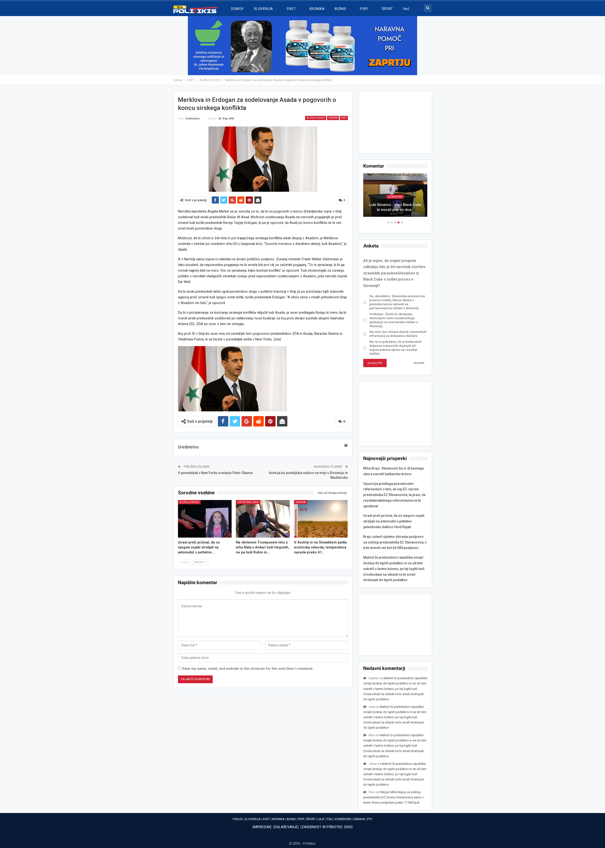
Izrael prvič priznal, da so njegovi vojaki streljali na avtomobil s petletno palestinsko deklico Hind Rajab (393, 521)
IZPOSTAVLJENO (248, 502)
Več (406, 9)
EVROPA (332, 118)
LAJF (320, 819)
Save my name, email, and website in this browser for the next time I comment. (247, 668)
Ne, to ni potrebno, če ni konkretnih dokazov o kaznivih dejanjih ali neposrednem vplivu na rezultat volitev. (395, 348)
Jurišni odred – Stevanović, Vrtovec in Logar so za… (395, 207)
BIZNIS (340, 9)
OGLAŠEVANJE (286, 827)
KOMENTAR (395, 196)
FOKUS (237, 819)
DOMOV (237, 9)
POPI (364, 9)
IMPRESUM (261, 827)
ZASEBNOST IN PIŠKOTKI (321, 827)
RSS (348, 827)
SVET (291, 9)
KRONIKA (317, 9)
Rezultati (419, 363)
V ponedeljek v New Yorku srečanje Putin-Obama (215, 473)
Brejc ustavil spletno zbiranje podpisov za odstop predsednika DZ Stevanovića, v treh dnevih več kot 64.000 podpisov (395, 542)
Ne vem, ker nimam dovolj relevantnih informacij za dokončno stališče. (397, 334)
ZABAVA (359, 819)
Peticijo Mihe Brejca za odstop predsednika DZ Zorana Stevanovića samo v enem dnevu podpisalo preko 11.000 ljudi (393, 797)
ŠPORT (387, 9)
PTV (369, 819)
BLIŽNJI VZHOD (316, 118)
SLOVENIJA (263, 9)
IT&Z (330, 819)
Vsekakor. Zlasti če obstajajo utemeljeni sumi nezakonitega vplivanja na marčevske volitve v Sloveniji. (393, 320)
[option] (395, 197)
